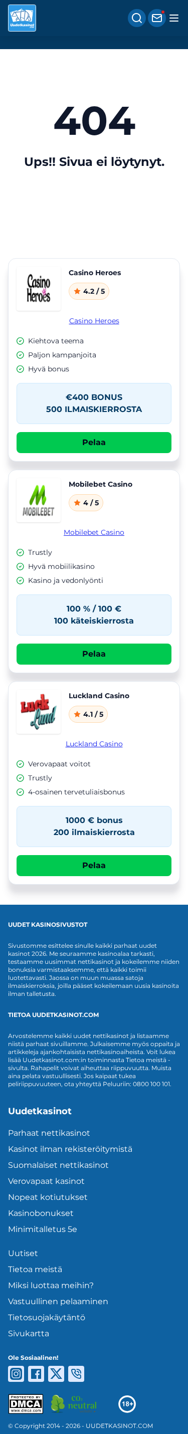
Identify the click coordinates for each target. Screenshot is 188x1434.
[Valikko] (174, 18)
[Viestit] (157, 18)
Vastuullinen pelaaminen (58, 1301)
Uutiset (23, 1253)
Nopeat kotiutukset (48, 1197)
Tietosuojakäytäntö (46, 1317)
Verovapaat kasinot (46, 1181)
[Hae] (137, 18)
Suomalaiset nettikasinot (58, 1165)
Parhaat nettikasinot (49, 1133)
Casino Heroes (94, 320)
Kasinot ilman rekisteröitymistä (70, 1149)
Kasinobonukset (41, 1213)
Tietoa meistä (35, 1269)
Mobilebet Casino (94, 532)
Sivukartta (28, 1333)
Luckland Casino (94, 743)
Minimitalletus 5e (42, 1229)
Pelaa (94, 442)
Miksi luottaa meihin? (51, 1285)
